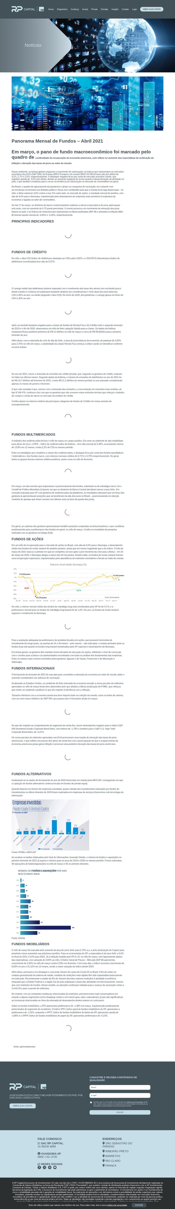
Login (134, 9)
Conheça (75, 9)
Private (94, 9)
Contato (125, 9)
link (50, 533)
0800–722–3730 (47, 1156)
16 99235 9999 (47, 1146)
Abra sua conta (152, 9)
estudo (84, 780)
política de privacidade (134, 1102)
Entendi (139, 1205)
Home (51, 9)
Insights (115, 9)
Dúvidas (104, 9)
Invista (85, 9)
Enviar (120, 1112)
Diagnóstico (62, 9)
